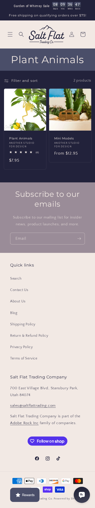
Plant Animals (20, 138)
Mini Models (64, 138)
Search (16, 279)
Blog (13, 313)
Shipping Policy (22, 324)
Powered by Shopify (67, 498)
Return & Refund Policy (29, 336)
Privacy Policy (21, 347)
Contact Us (19, 290)
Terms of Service (23, 358)
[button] (10, 34)
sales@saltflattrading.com (33, 405)
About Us (18, 301)
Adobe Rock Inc (24, 423)
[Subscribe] (79, 239)
